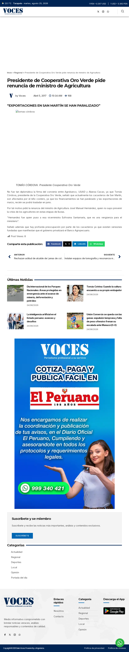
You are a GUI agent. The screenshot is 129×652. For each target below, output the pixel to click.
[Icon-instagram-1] (103, 12)
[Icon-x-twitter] (10, 635)
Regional (18, 72)
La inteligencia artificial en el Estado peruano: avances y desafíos (41, 318)
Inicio (9, 72)
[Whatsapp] (20, 635)
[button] (89, 11)
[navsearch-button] (122, 11)
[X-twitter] (98, 12)
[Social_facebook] (93, 12)
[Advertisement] (64, 40)
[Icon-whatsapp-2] (108, 12)
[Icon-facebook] (5, 635)
